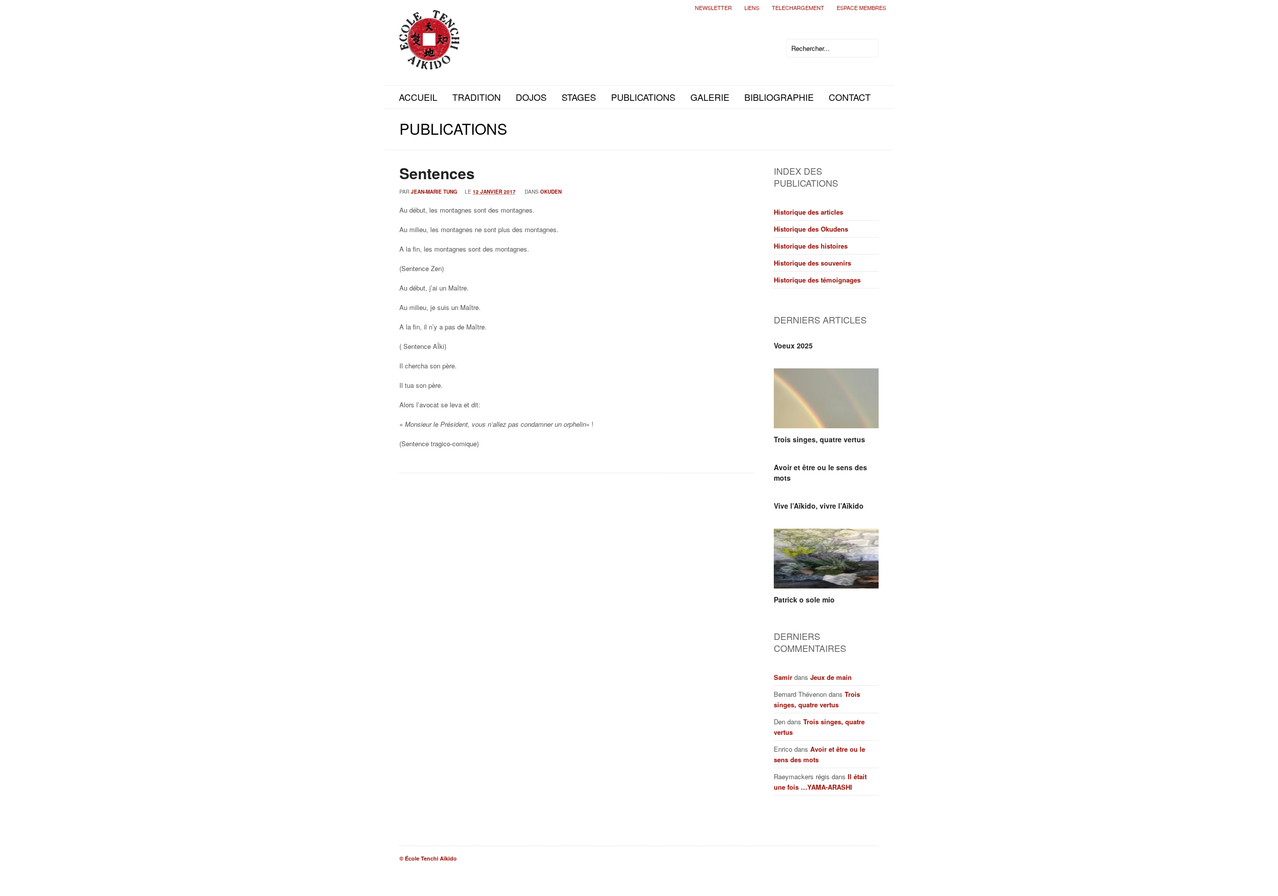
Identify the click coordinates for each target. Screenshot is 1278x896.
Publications (643, 96)
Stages (579, 96)
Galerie (709, 96)
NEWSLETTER (713, 7)
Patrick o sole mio (804, 599)
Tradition (476, 96)
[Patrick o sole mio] (826, 559)
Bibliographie (779, 96)
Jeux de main (831, 677)
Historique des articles (808, 212)
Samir (783, 677)
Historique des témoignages (817, 280)
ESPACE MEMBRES (861, 7)
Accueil (418, 96)
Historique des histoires (811, 246)
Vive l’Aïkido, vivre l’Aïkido (819, 506)
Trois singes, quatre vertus (819, 439)
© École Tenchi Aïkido (428, 858)
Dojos (531, 96)
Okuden (551, 191)
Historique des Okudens (811, 229)
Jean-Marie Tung (434, 191)
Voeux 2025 (793, 345)
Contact (850, 96)
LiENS (751, 7)
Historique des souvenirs (812, 263)
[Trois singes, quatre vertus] (826, 398)
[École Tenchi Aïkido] (429, 61)
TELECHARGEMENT (798, 7)
